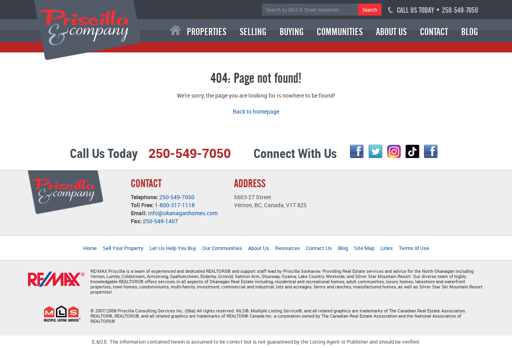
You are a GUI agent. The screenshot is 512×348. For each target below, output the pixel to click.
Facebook (357, 151)
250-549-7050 (176, 197)
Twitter (375, 151)
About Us (391, 32)
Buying (292, 32)
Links (386, 248)
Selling (253, 32)
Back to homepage (256, 111)
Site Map (364, 248)
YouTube (431, 151)
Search (369, 9)
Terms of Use (414, 248)
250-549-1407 (160, 221)
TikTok (412, 151)
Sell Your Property (123, 248)
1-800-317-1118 (175, 205)
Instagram (394, 151)
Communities (340, 32)
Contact (434, 32)
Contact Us (319, 248)
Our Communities (222, 248)
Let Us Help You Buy (173, 248)
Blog (469, 32)
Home (175, 30)
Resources (287, 248)
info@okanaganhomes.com (183, 213)
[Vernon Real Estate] (88, 29)
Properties (206, 32)
